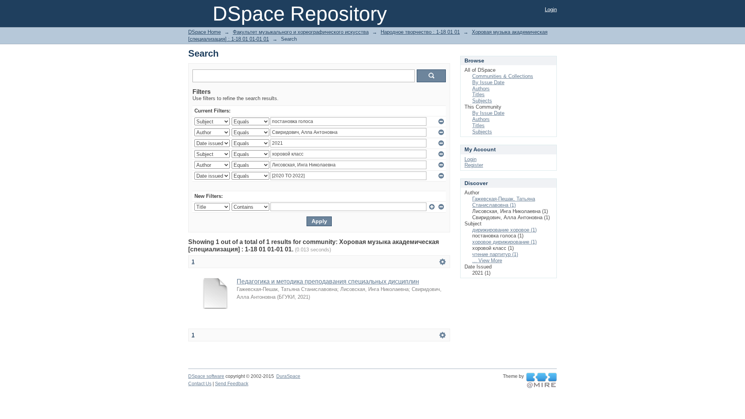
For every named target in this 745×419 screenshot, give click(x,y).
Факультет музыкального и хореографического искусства (301, 32)
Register (473, 165)
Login (551, 9)
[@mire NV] (541, 380)
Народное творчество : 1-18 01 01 (420, 32)
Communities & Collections (502, 76)
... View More (487, 260)
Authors (481, 89)
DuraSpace (288, 376)
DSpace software (206, 376)
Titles (478, 94)
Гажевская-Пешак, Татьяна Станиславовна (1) (503, 202)
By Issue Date (488, 82)
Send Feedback (231, 383)
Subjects (482, 101)
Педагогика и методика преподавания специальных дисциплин (328, 281)
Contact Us (199, 383)
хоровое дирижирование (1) (504, 242)
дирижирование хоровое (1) (504, 230)
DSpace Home (204, 32)
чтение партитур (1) (495, 254)
